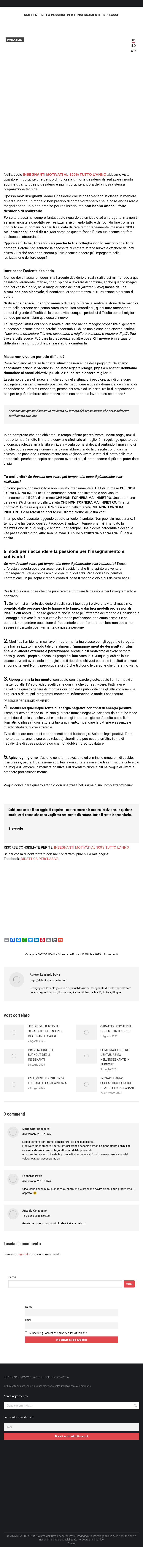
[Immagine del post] (14, 1032)
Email (28, 1320)
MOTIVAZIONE (14, 40)
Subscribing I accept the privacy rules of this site (58, 1333)
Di (68, 954)
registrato (23, 1254)
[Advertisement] (71, 144)
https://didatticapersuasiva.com (48, 980)
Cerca (12, 1277)
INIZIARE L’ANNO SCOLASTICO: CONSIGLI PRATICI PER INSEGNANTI (117, 1083)
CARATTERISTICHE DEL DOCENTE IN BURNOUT (116, 1029)
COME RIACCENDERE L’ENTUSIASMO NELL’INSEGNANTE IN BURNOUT (114, 1057)
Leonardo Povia (32, 1176)
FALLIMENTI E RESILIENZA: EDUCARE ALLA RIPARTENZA (47, 1081)
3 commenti (111, 954)
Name (28, 1306)
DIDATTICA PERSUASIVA (39, 859)
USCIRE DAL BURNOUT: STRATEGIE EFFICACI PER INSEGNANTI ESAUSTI (45, 1031)
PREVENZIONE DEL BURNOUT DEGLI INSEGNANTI (41, 1054)
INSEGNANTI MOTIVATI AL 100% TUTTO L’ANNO (64, 174)
